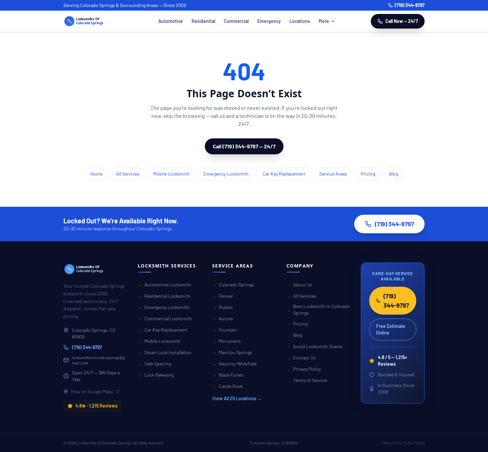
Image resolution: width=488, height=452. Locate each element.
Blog (393, 174)
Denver (222, 296)
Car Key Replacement (284, 174)
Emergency (269, 21)
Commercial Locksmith (165, 318)
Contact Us (301, 357)
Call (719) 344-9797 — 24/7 (244, 146)
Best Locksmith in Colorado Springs (318, 309)
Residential (203, 21)
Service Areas (333, 174)
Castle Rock (227, 386)
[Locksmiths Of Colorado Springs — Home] (93, 21)
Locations (299, 21)
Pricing (368, 174)
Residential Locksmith (164, 296)
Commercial (236, 21)
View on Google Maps (92, 391)
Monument (226, 341)
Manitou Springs (232, 352)
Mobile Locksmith (171, 174)
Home (96, 174)
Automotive (170, 21)
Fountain (224, 330)
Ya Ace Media (414, 442)
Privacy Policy (303, 369)
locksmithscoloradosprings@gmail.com (98, 360)
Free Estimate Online (390, 329)
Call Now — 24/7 (401, 21)
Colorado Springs (233, 284)
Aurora (222, 318)
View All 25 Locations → (237, 398)
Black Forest (228, 375)
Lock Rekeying (156, 375)
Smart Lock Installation (165, 352)
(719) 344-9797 (410, 5)
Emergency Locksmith (226, 174)
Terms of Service (306, 380)
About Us (299, 284)
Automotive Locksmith (165, 284)
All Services (127, 174)
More (324, 21)
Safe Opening (154, 363)
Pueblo (222, 307)
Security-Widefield (234, 363)
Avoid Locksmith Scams (314, 346)
